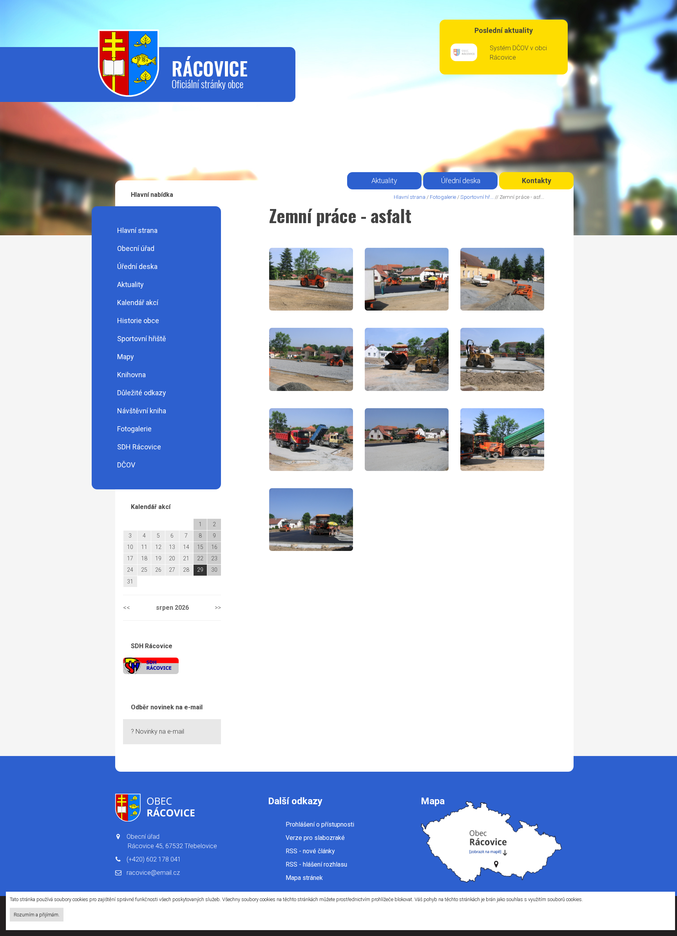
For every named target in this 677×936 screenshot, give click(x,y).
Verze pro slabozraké (315, 837)
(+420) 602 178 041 (154, 859)
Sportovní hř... (477, 197)
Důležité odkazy (141, 393)
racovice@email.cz (153, 872)
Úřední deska (137, 266)
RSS (310, 851)
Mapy (125, 357)
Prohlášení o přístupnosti (320, 824)
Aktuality (130, 284)
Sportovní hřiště (141, 338)
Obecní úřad (135, 248)
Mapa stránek (304, 877)
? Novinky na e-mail (157, 731)
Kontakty (536, 180)
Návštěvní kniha (141, 411)
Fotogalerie (134, 429)
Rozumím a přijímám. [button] (37, 915)
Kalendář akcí (137, 302)
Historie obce (138, 320)
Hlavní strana (137, 230)
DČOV (126, 465)
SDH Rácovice (139, 447)
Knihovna (131, 375)
